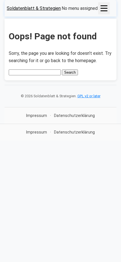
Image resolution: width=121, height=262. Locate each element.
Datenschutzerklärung (74, 115)
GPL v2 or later (88, 96)
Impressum (36, 115)
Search (70, 72)
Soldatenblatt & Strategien (34, 8)
